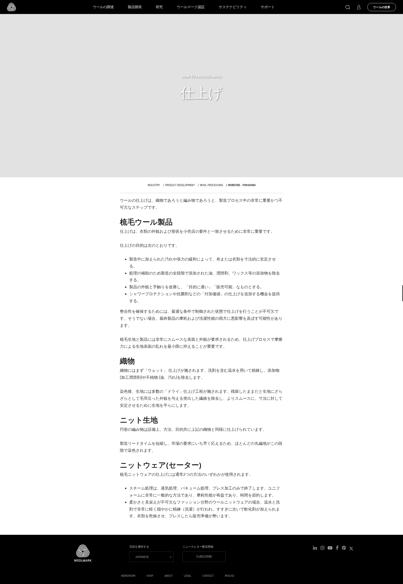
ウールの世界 (381, 7)
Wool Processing (211, 185)
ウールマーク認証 (191, 7)
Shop (149, 576)
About (168, 576)
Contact (208, 576)
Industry (154, 185)
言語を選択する (139, 547)
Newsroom (128, 576)
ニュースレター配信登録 (198, 547)
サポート (268, 7)
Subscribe (204, 556)
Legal (187, 576)
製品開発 (135, 7)
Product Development (180, 185)
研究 (159, 7)
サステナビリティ (233, 7)
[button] (347, 7)
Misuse (229, 576)
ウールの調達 (103, 7)
